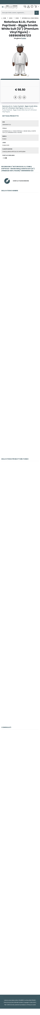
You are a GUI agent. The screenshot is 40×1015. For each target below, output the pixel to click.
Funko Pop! (5, 145)
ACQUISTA (20, 233)
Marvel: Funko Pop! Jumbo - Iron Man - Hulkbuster (20, 575)
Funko (4, 139)
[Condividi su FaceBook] (15, 97)
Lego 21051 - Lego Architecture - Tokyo (20, 800)
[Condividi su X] (20, 97)
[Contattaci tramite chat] (25, 6)
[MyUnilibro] (28, 6)
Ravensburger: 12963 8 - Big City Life (20, 887)
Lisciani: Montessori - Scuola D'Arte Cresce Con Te (20, 930)
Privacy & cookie (31, 1004)
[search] (37, 13)
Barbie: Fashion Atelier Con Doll (20, 973)
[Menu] (2, 7)
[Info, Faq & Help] (32, 6)
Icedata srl (24, 1004)
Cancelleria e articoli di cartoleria (13, 151)
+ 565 (4, 158)
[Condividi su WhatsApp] (24, 97)
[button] (36, 6)
